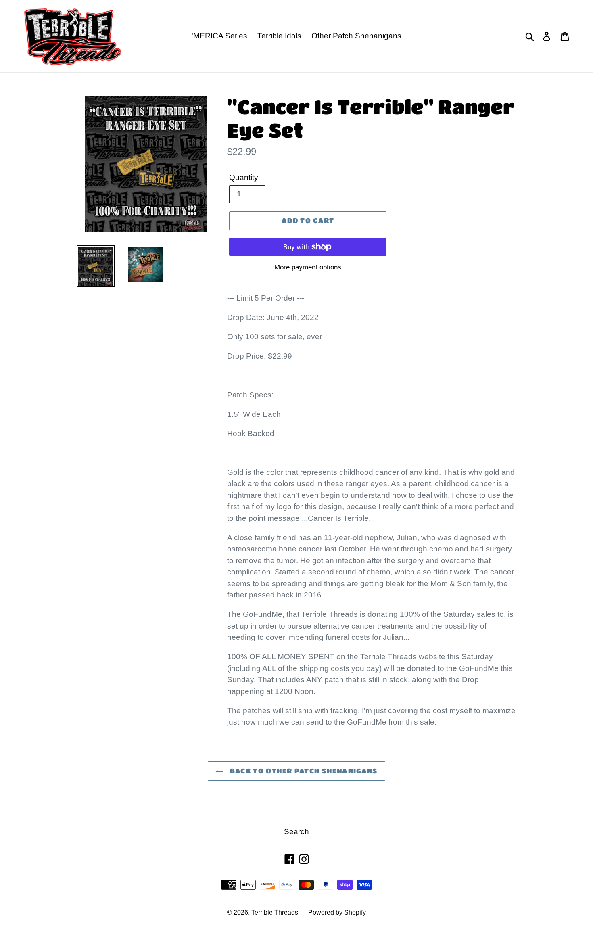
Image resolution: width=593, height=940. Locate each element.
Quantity (243, 177)
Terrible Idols (279, 35)
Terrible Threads (274, 912)
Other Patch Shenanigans (356, 35)
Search (296, 831)
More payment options (307, 267)
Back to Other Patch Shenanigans (303, 771)
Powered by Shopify (337, 912)
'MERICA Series (219, 35)
